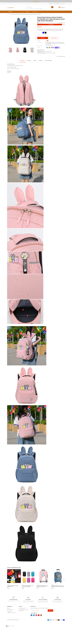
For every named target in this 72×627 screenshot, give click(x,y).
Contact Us (51, 3)
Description (22, 60)
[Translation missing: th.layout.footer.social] (31, 615)
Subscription (50, 610)
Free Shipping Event (36, 1)
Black (45, 32)
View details (49, 44)
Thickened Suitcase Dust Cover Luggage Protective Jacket (42, 586)
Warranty (29, 60)
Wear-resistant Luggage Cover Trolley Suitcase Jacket (27, 586)
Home (8, 14)
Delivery (35, 60)
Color (38, 32)
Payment (41, 60)
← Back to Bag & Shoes (60, 56)
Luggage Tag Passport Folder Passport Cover (12, 586)
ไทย (8, 626)
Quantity (38, 34)
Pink (50, 32)
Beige (48, 32)
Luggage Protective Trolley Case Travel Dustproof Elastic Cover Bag (57, 586)
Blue (43, 32)
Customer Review (48, 60)
